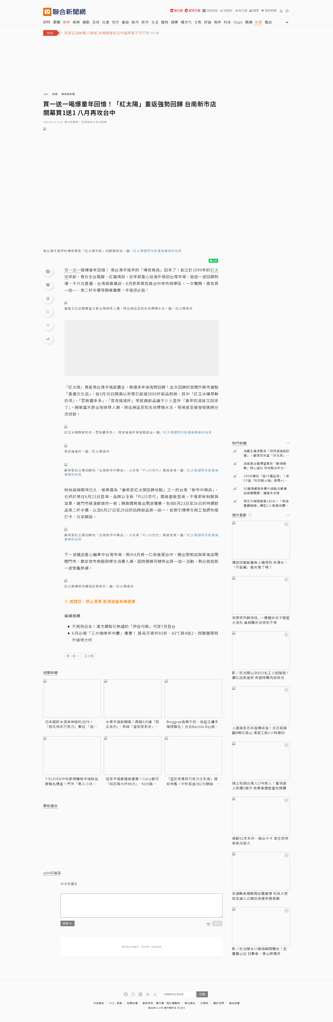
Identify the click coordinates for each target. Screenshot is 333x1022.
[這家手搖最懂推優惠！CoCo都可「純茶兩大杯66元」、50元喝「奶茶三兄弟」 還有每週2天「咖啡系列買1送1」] (133, 755)
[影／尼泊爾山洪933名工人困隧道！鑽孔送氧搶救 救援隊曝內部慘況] (261, 650)
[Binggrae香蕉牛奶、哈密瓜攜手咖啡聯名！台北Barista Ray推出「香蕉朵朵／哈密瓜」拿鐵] (193, 698)
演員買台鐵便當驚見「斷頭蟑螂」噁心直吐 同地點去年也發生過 (265, 465)
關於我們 (218, 1003)
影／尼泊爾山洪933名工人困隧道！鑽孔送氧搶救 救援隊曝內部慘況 (261, 675)
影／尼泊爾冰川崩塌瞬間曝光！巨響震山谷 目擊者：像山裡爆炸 (259, 951)
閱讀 (248, 21)
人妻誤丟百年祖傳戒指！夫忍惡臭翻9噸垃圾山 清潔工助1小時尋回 (259, 730)
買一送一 (72, 656)
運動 (86, 21)
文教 (198, 21)
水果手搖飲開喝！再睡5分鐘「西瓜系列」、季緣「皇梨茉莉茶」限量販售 (132, 724)
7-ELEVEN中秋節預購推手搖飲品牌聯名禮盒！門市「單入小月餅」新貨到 (71, 781)
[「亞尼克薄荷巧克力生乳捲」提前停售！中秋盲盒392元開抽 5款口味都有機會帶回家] (193, 755)
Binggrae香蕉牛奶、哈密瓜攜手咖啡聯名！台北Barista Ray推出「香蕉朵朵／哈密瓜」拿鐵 (192, 724)
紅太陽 (89, 656)
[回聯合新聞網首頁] (47, 12)
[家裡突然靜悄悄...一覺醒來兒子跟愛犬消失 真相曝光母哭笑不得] (261, 595)
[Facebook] (48, 271)
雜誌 (268, 21)
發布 (217, 923)
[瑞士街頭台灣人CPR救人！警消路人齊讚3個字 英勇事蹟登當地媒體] (261, 761)
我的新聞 (271, 10)
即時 (46, 21)
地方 (115, 21)
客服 (119, 1003)
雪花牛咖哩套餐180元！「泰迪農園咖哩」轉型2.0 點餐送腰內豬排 (266, 503)
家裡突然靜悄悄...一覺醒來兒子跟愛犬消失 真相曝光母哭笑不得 (261, 620)
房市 (145, 21)
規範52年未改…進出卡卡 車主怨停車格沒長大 (260, 841)
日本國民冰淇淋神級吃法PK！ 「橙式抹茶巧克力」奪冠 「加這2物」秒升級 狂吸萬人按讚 (71, 724)
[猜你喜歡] (288, 515)
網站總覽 (234, 1003)
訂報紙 (204, 1003)
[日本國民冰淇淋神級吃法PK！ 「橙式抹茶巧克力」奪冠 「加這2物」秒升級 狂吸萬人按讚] (72, 698)
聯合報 (178, 10)
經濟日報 (194, 10)
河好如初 (212, 10)
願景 (256, 10)
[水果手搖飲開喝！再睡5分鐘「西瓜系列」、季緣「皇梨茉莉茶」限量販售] (133, 698)
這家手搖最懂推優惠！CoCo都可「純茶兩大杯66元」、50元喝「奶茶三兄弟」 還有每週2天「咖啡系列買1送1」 (132, 781)
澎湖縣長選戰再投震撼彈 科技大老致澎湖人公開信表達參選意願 (260, 896)
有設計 (228, 10)
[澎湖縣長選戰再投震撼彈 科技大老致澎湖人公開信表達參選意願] (261, 871)
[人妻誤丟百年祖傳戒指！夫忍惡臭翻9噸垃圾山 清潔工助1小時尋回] (261, 705)
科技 (227, 21)
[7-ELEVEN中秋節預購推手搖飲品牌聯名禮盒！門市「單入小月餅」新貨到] (72, 755)
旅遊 (258, 21)
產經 (125, 21)
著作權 (160, 1003)
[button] (281, 10)
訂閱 (202, 994)
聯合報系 (190, 1003)
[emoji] (208, 923)
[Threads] (48, 298)
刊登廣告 (98, 1003)
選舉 (66, 21)
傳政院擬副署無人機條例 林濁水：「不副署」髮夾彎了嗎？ (260, 565)
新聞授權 (132, 1003)
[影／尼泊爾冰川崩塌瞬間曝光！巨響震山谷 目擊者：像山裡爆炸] (261, 926)
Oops (238, 21)
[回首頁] (69, 12)
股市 (135, 21)
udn (46, 94)
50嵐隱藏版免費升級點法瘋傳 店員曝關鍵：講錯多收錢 (265, 490)
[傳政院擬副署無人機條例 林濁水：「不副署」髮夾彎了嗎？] (261, 540)
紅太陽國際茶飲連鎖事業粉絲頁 (157, 250)
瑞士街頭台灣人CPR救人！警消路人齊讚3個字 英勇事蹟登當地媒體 (259, 785)
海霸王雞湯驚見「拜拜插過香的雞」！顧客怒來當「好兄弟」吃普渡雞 (266, 453)
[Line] (48, 285)
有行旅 (243, 10)
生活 (155, 21)
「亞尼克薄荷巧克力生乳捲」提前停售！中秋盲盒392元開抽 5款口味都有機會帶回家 (192, 781)
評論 (207, 21)
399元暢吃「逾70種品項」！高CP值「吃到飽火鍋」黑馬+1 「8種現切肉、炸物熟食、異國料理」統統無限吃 (266, 478)
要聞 (56, 21)
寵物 (164, 21)
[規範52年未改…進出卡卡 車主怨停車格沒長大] (261, 816)
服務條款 (148, 1003)
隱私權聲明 (173, 1003)
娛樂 (76, 21)
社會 (105, 21)
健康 (174, 21)
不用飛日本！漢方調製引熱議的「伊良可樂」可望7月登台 (124, 626)
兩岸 (217, 21)
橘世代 (186, 21)
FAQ (111, 1003)
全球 (96, 21)
